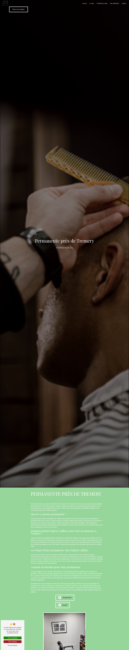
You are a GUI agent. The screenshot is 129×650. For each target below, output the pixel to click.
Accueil (84, 3)
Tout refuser (12, 642)
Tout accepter (13, 638)
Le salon (91, 3)
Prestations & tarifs (102, 3)
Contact (124, 3)
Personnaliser (12, 645)
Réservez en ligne (18, 9)
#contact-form (66, 597)
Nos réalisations (114, 3)
